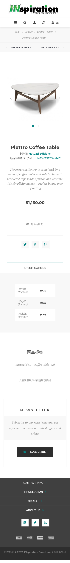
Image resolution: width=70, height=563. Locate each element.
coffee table (41, 364)
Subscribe (38, 452)
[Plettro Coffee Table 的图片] (35, 98)
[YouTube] (45, 522)
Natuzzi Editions (40, 153)
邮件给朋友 (37, 224)
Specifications (35, 268)
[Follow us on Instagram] (25, 522)
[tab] (35, 268)
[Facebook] (35, 522)
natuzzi (20, 364)
